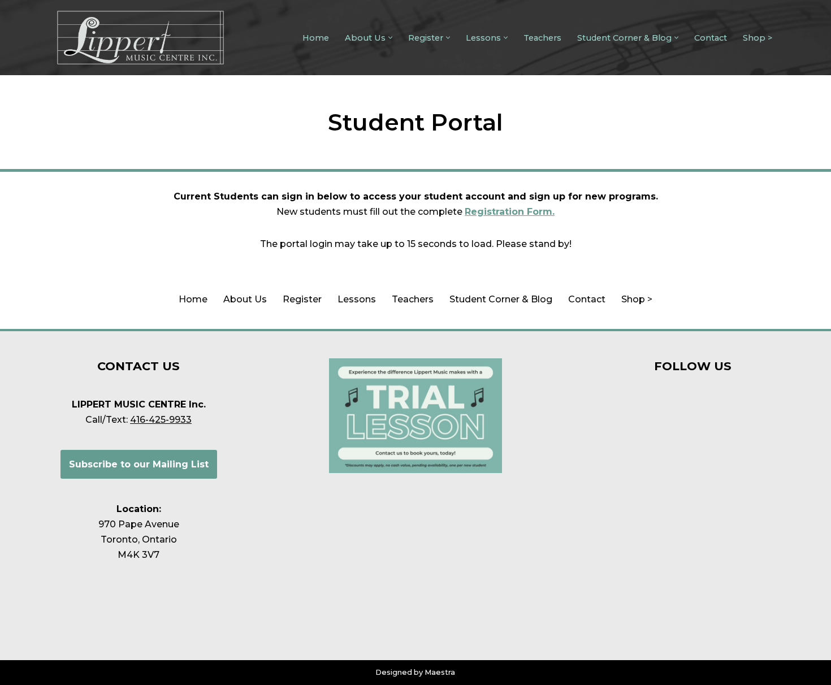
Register (302, 299)
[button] (390, 38)
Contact (710, 38)
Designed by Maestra (415, 672)
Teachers (542, 38)
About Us (245, 299)
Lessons (356, 299)
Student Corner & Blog (500, 299)
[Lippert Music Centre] (140, 37)
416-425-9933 (161, 419)
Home (315, 38)
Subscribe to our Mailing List (139, 464)
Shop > (757, 38)
